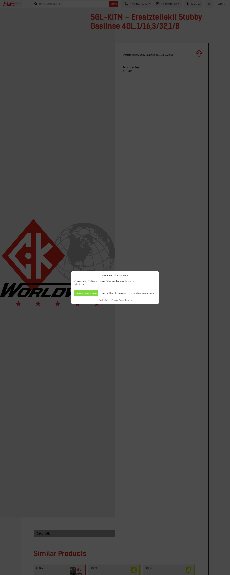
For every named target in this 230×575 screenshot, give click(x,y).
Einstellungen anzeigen (142, 292)
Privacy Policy (118, 300)
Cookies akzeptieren (86, 292)
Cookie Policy (104, 300)
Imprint (128, 300)
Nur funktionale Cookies (114, 292)
